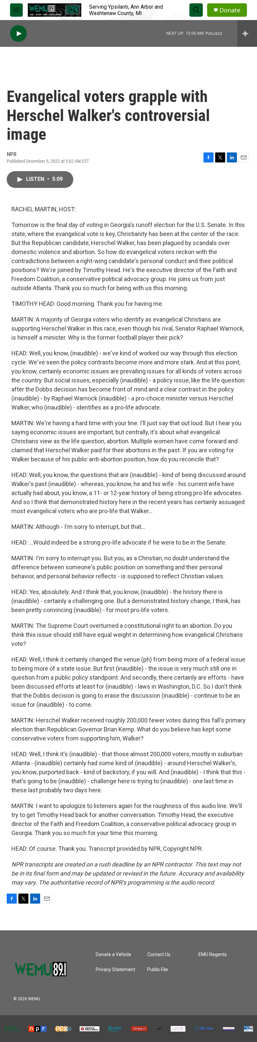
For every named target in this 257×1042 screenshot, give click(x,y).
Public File (157, 969)
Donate (230, 10)
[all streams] (247, 33)
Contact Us (158, 954)
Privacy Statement (115, 969)
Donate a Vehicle (113, 954)
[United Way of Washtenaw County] (248, 1029)
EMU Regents (212, 954)
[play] (18, 33)
